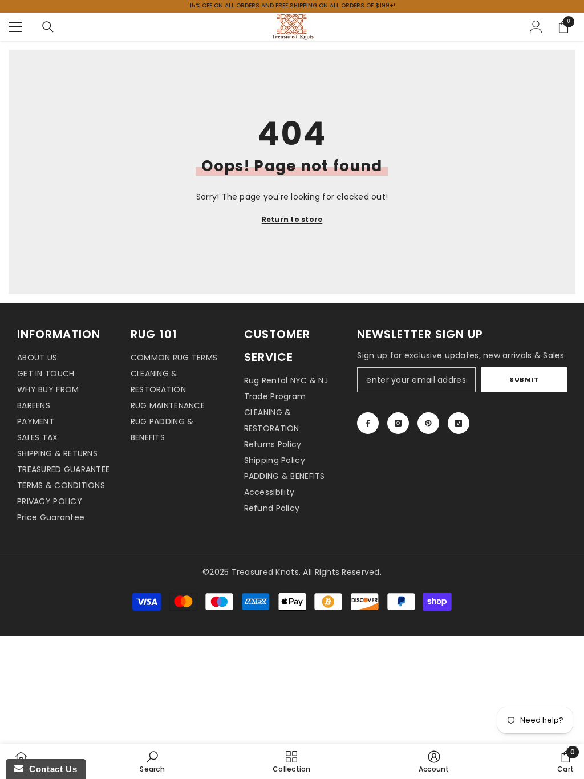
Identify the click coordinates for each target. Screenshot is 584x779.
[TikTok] (458, 423)
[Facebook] (368, 423)
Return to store (292, 219)
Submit (523, 379)
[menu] (15, 27)
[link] (152, 761)
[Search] (48, 27)
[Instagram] (398, 423)
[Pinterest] (428, 423)
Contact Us (50, 769)
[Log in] (536, 27)
